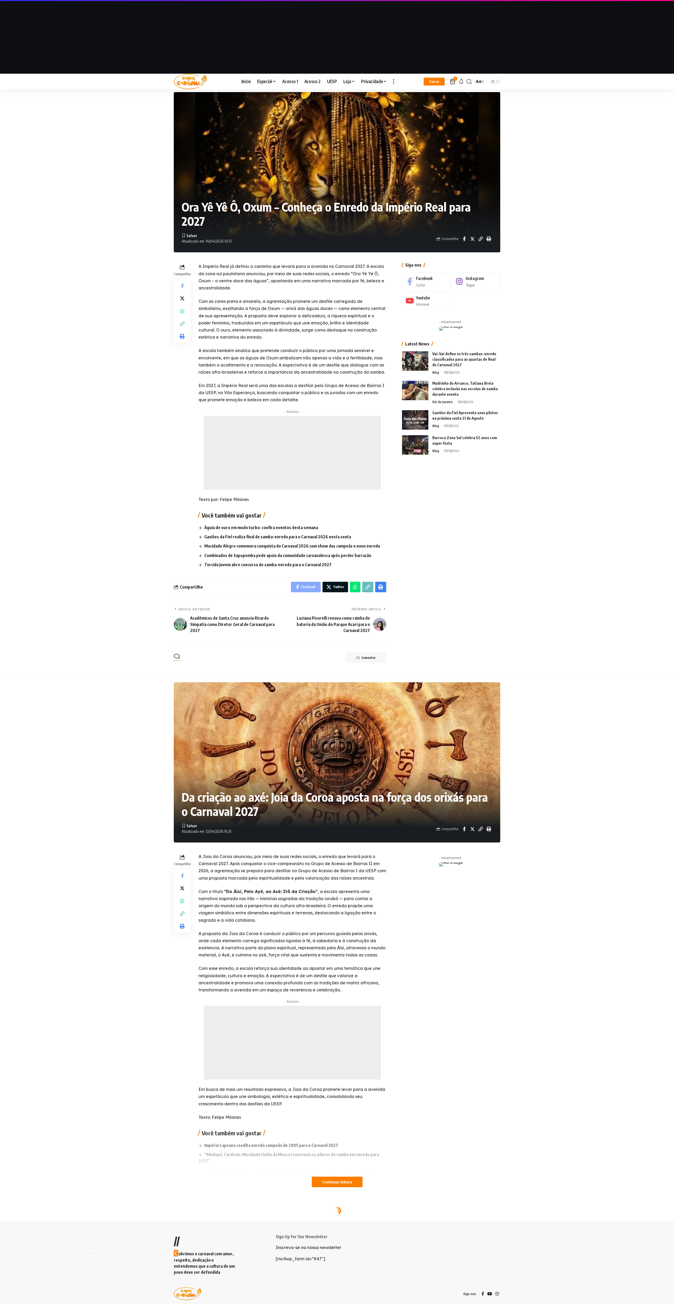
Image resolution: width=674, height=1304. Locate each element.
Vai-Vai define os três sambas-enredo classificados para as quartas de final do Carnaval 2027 (464, 359)
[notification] (461, 81)
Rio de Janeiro (442, 402)
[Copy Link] (480, 239)
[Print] (488, 239)
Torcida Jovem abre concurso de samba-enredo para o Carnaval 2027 (267, 564)
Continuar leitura (337, 1182)
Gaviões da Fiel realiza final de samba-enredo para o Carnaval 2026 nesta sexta (277, 536)
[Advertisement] (337, 37)
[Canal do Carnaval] (191, 81)
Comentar (368, 658)
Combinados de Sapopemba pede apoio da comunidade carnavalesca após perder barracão (287, 555)
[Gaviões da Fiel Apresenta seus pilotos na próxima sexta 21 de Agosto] (415, 420)
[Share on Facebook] (464, 239)
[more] (393, 81)
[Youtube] (426, 301)
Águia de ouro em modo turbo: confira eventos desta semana (261, 527)
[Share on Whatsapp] (182, 311)
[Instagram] (476, 281)
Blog (435, 372)
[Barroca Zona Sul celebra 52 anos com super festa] (415, 445)
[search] (469, 81)
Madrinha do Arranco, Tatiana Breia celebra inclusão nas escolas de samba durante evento (465, 389)
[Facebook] (426, 281)
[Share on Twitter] (472, 239)
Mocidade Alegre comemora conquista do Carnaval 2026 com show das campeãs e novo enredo (292, 546)
